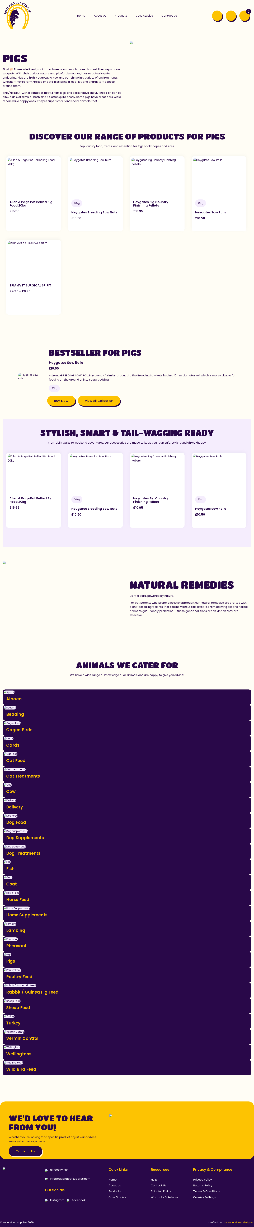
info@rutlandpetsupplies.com (69, 1179)
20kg (77, 203)
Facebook (78, 1200)
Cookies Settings (204, 1197)
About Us (115, 1185)
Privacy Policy (202, 1180)
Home (113, 1180)
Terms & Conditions (206, 1191)
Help (154, 1180)
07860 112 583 (58, 1170)
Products (115, 1191)
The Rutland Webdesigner (237, 1222)
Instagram (56, 1200)
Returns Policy (202, 1185)
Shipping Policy (161, 1191)
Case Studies (117, 1197)
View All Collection (99, 401)
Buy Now (61, 401)
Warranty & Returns (164, 1197)
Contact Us (25, 1151)
